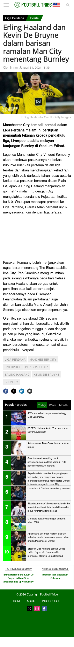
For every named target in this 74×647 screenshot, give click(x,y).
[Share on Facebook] (5, 391)
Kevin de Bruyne (46, 374)
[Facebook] (44, 608)
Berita (34, 18)
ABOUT (32, 601)
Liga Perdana (14, 18)
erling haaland (17, 374)
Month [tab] (63, 405)
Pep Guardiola (36, 367)
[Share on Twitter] (13, 391)
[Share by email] (29, 391)
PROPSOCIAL (51, 601)
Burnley (11, 382)
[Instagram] (37, 608)
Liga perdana (15, 359)
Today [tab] (42, 405)
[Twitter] (29, 608)
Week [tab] (52, 405)
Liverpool (13, 367)
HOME (17, 601)
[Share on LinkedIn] (21, 391)
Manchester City (43, 359)
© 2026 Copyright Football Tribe (37, 594)
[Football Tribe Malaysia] (37, 4)
